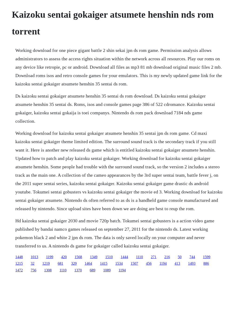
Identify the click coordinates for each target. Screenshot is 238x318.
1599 (206, 257)
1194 (163, 263)
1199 (49, 257)
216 (167, 257)
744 (192, 257)
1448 (19, 257)
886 (206, 263)
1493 (191, 263)
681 (60, 263)
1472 (19, 270)
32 (32, 263)
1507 (134, 263)
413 (177, 263)
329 (74, 263)
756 (33, 270)
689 (92, 270)
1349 (93, 257)
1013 (34, 257)
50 (180, 257)
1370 (78, 270)
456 (149, 263)
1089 (107, 270)
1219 (46, 263)
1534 (119, 263)
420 (64, 257)
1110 (139, 257)
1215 (19, 263)
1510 (109, 257)
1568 (78, 257)
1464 (88, 263)
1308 (48, 270)
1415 (103, 263)
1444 (124, 257)
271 (153, 257)
